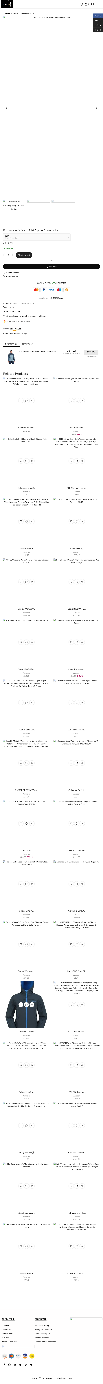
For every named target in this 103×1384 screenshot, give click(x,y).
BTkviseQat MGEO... (77, 1273)
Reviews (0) (27, 344)
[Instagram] (9, 1365)
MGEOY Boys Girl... (26, 729)
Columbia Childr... (77, 427)
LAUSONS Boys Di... (76, 971)
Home (7, 13)
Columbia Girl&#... (26, 669)
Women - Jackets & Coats (23, 13)
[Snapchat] (20, 1365)
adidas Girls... (26, 910)
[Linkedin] (15, 1365)
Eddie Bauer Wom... (77, 608)
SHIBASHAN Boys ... (76, 488)
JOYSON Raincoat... (77, 1092)
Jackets (10, 307)
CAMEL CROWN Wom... (26, 790)
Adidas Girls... (76, 548)
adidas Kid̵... (26, 850)
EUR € (97, 29)
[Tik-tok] (25, 1365)
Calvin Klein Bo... (26, 548)
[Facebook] (4, 1365)
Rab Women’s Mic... (77, 1213)
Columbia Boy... (76, 790)
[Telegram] (31, 1365)
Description (11, 344)
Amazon (26, 431)
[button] (6, 108)
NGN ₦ (97, 24)
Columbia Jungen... (76, 669)
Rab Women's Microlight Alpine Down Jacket (38, 351)
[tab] (11, 344)
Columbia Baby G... (26, 488)
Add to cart (25, 255)
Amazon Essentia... (76, 729)
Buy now (52, 266)
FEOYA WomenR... (76, 1031)
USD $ (97, 20)
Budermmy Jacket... (26, 427)
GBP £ (97, 15)
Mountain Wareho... (26, 1031)
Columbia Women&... (76, 850)
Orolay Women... (26, 608)
